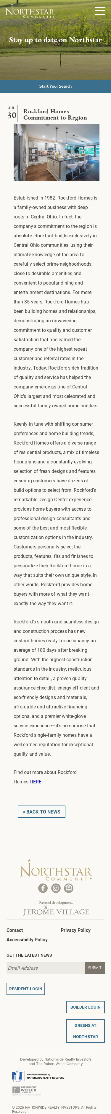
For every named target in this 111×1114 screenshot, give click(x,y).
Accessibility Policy (27, 939)
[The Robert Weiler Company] (26, 1088)
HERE (35, 781)
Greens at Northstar (85, 1030)
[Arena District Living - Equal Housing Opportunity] (68, 888)
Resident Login (25, 989)
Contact (15, 930)
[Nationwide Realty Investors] (38, 1073)
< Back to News (41, 811)
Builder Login (85, 1007)
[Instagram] (56, 888)
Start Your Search (55, 86)
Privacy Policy (76, 930)
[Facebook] (43, 888)
